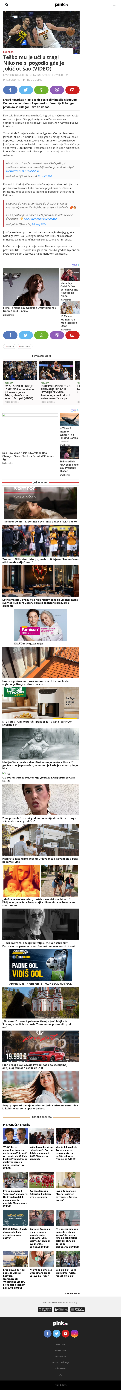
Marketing (60, 1350)
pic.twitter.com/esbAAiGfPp (22, 171)
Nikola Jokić (24, 346)
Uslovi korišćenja (60, 1362)
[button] (7, 376)
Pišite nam (60, 1368)
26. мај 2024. (44, 176)
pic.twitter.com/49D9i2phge (40, 219)
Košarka (8, 51)
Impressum (60, 1356)
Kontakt (60, 1344)
